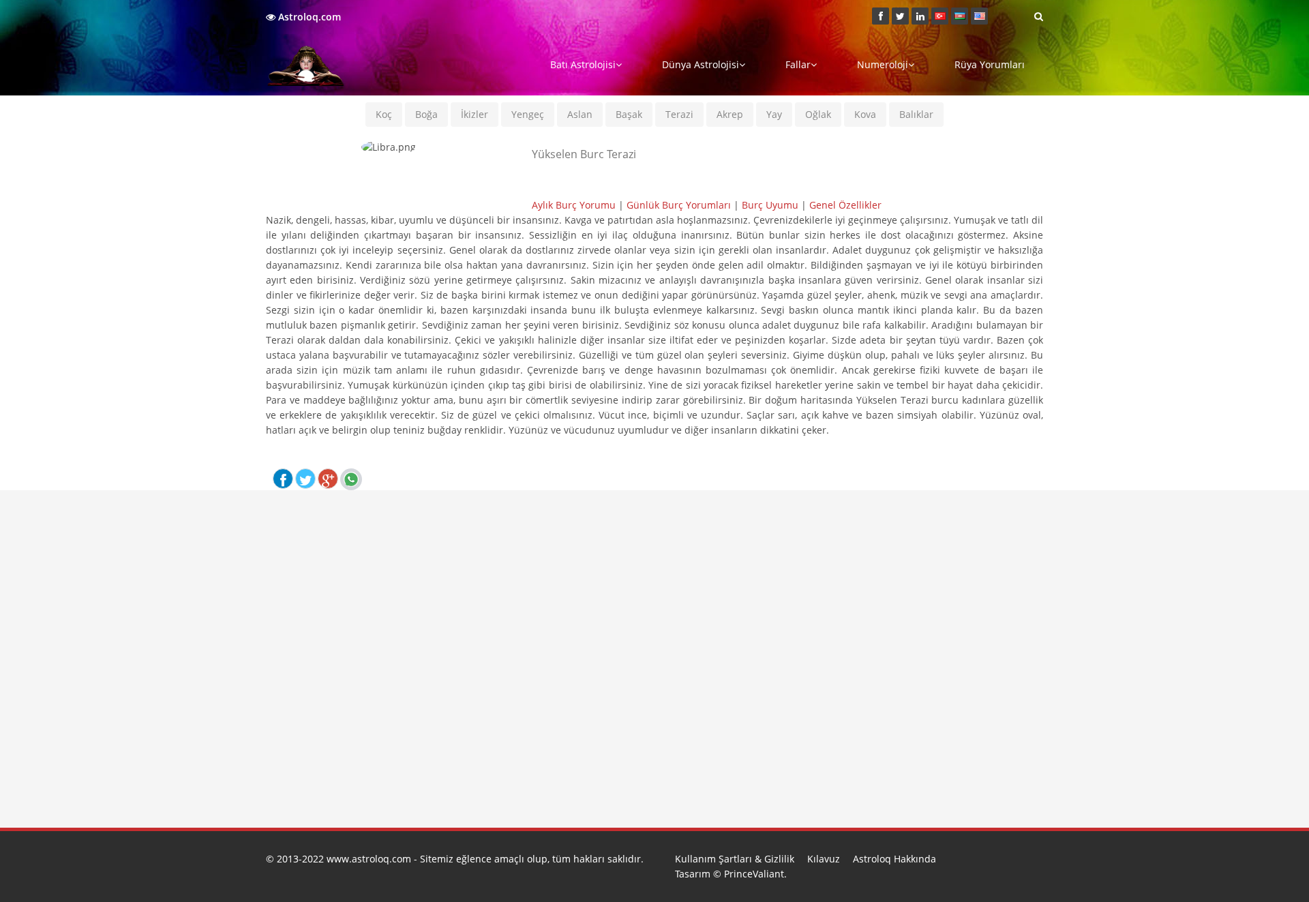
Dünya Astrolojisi (700, 64)
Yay (774, 114)
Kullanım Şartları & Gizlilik (734, 858)
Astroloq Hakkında (894, 858)
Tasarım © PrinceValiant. (731, 873)
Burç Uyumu (770, 204)
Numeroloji (882, 64)
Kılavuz (823, 858)
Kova (865, 114)
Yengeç (527, 114)
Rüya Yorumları (989, 64)
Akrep (730, 114)
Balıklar (916, 114)
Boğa (426, 114)
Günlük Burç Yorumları (679, 204)
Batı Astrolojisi (583, 64)
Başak (629, 114)
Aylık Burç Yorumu (574, 204)
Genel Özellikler (845, 204)
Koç (384, 114)
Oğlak (818, 114)
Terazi (679, 114)
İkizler (474, 114)
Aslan (579, 114)
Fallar (798, 64)
